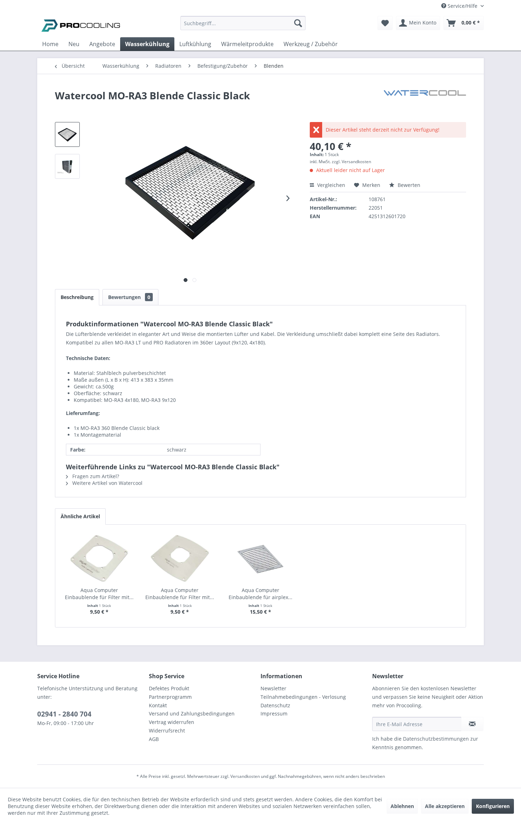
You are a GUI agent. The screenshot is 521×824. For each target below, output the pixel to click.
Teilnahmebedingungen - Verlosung (303, 696)
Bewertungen (129, 297)
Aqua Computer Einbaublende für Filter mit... (99, 594)
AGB (154, 739)
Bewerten (408, 185)
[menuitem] (243, 26)
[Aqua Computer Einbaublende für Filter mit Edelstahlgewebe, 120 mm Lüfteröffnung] (180, 558)
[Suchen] (298, 23)
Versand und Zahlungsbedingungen (192, 713)
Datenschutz (275, 705)
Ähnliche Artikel (80, 516)
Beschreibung (77, 297)
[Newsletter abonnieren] (472, 724)
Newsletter (273, 688)
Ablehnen (402, 806)
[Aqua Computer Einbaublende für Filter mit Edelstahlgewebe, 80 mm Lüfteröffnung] (99, 558)
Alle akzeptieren (445, 806)
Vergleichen (330, 185)
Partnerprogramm (170, 696)
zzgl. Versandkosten (351, 162)
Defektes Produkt (169, 688)
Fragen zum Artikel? (95, 476)
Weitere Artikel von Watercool (106, 483)
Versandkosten (245, 776)
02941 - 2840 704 (64, 714)
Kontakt (158, 705)
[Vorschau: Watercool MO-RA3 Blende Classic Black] (67, 134)
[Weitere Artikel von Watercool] (425, 102)
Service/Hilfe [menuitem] (462, 5)
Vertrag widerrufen (171, 722)
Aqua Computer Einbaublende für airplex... (260, 594)
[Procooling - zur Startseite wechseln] (81, 25)
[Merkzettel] (385, 23)
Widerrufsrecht (167, 730)
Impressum (273, 713)
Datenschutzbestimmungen (436, 738)
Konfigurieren (493, 806)
